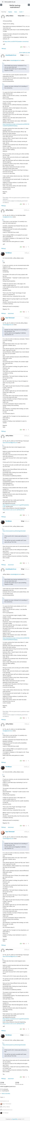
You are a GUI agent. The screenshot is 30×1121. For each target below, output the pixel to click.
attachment (11, 313)
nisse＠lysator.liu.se (10, 55)
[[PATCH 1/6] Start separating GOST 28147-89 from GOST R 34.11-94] (1, 5)
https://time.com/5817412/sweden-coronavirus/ (17, 41)
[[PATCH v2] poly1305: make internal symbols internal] (29, 5)
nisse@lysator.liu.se (7, 217)
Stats (15, 12)
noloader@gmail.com (15, 60)
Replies (10, 12)
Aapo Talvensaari (10, 317)
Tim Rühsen (8, 252)
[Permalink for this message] (29, 47)
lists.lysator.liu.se (10, 2)
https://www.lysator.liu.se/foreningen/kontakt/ (14, 531)
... (3, 63)
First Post (3, 12)
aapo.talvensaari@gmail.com (10, 442)
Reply (4, 48)
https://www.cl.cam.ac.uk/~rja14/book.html (13, 509)
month (21, 12)
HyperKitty (15, 1119)
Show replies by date (24, 52)
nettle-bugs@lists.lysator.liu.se (7, 1086)
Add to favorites (6, 1093)
